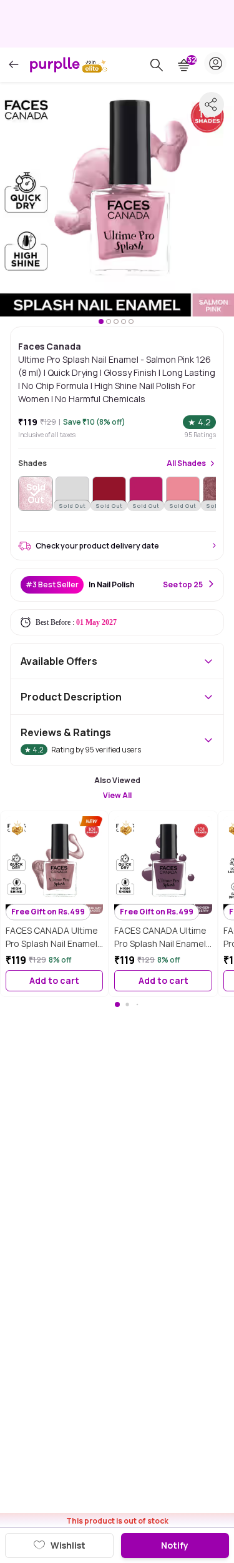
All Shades (186, 463)
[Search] (156, 65)
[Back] (13, 64)
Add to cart (54, 980)
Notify (174, 1545)
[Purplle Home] (55, 64)
